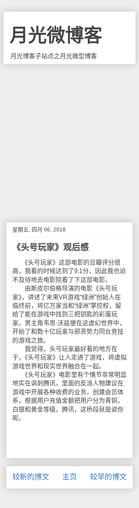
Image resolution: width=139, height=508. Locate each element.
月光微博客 (56, 35)
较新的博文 (30, 477)
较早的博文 (108, 477)
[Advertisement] (69, 137)
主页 (69, 477)
